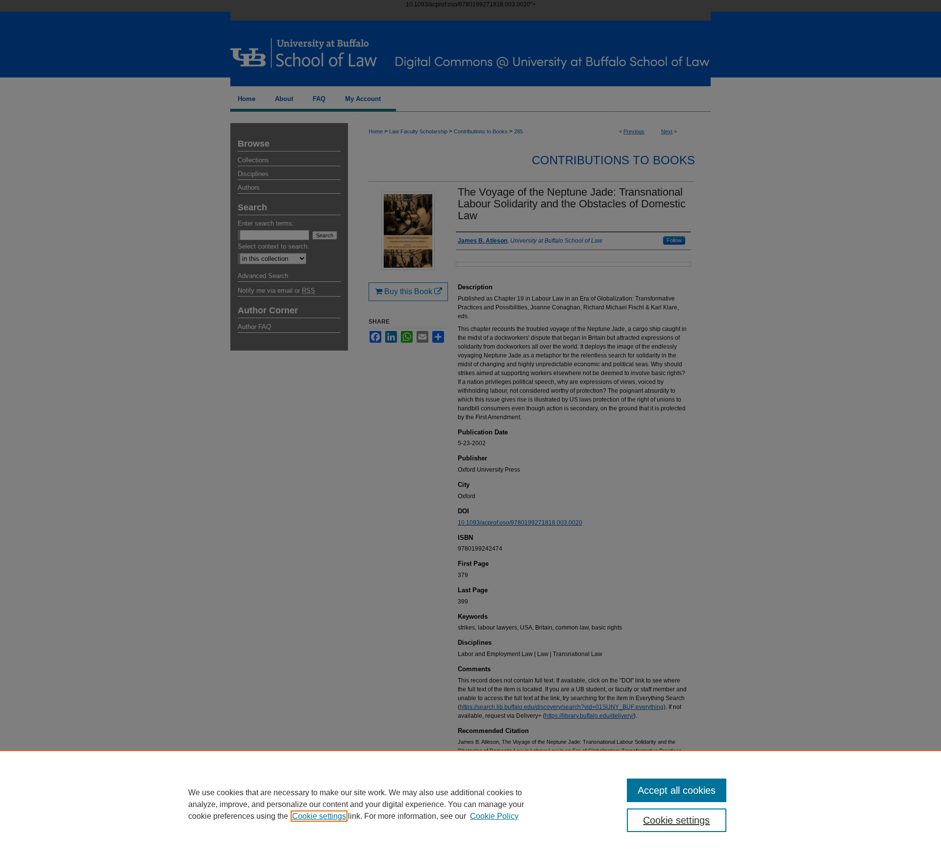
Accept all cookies (677, 790)
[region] (470, 804)
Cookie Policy (494, 816)
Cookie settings (319, 816)
